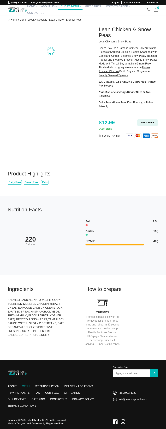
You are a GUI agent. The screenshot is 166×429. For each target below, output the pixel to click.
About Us (48, 6)
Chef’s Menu (70, 6)
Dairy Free (15, 182)
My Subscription (47, 386)
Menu (22, 19)
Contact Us (35, 13)
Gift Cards (93, 6)
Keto (44, 182)
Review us (152, 2)
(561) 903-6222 (19, 2)
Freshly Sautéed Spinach (113, 75)
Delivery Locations (78, 386)
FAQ (37, 392)
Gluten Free (31, 182)
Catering (38, 399)
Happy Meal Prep (55, 423)
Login (115, 2)
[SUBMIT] (154, 373)
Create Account (132, 2)
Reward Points (19, 392)
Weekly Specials (37, 19)
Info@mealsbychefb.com (45, 2)
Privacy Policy (83, 399)
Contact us (58, 399)
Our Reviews (17, 399)
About (12, 386)
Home (31, 6)
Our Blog (52, 392)
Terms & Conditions (22, 405)
